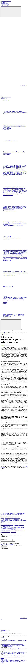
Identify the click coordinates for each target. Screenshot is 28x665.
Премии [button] (5, 296)
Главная (2, 332)
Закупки (5, 128)
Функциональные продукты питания (14, 172)
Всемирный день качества (21, 223)
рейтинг (25, 420)
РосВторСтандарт (7, 174)
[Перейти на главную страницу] (6, 1)
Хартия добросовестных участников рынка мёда (13, 209)
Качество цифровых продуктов (19, 207)
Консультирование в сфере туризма (11, 272)
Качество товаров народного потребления (12, 206)
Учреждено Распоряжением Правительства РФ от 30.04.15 (5, 4)
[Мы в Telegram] (10, 46)
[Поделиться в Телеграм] (10, 502)
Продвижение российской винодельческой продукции (15, 252)
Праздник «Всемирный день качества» (9, 648)
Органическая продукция (20, 165)
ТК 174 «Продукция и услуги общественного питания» (13, 193)
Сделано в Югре (10, 171)
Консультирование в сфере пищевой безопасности (14, 271)
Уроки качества (6, 224)
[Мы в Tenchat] (10, 65)
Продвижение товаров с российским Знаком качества (15, 251)
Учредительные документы (9, 124)
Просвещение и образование (18, 645)
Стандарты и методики (13, 126)
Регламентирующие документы (20, 652)
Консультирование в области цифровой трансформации (15, 273)
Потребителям (4, 98)
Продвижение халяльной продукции (19, 255)
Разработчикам (14, 661)
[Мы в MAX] (10, 56)
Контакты (9, 128)
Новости (5, 302)
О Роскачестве (6, 111)
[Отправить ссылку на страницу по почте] (10, 512)
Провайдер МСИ (7, 236)
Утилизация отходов (20, 167)
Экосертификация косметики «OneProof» (12, 166)
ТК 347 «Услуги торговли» (9, 192)
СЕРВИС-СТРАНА (11, 298)
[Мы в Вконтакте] (10, 26)
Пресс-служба (20, 112)
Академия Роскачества (16, 222)
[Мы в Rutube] (10, 75)
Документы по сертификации (17, 653)
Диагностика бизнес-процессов (8, 644)
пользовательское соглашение (7, 544)
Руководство (12, 111)
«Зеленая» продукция (10, 167)
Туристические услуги (15, 170)
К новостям (4, 345)
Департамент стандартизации (9, 186)
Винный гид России (7, 208)
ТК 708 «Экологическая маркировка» (18, 191)
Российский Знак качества (9, 165)
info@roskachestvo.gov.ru (6, 97)
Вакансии (25, 112)
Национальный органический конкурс (13, 299)
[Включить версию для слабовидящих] (11, 11)
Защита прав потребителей (7, 646)
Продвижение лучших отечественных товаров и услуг (15, 250)
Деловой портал (7, 222)
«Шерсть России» (11, 173)
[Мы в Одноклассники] (10, 36)
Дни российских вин (12, 649)
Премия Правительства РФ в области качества (13, 297)
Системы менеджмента (16, 174)
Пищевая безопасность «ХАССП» (10, 168)
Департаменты (19, 111)
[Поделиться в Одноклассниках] (10, 492)
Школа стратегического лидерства (13, 222)
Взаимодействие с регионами (9, 112)
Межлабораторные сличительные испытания (12, 645)
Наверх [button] (2, 663)
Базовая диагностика (8, 151)
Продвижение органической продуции (11, 257)
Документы (20, 640)
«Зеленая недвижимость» (20, 173)
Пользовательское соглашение (7, 660)
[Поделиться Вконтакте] (10, 482)
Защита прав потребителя (9, 286)
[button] (11, 324)
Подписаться (3, 547)
